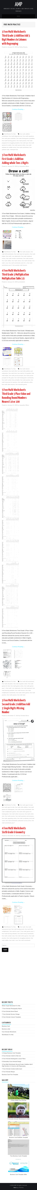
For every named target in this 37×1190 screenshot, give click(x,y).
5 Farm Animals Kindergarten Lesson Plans (13, 1058)
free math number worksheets (14, 258)
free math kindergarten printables (25, 138)
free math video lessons (8, 384)
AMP (18, 4)
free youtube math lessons (20, 265)
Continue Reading (18, 109)
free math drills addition (21, 807)
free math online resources (16, 814)
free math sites (21, 695)
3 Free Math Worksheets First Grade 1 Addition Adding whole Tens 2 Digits (15, 159)
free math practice (22, 140)
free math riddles (6, 260)
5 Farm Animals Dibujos (8, 1071)
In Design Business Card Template (11, 1053)
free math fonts (13, 373)
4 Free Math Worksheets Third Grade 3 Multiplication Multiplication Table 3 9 (15, 274)
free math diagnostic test (15, 136)
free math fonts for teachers (21, 254)
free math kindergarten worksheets (23, 377)
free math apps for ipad (26, 805)
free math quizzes (12, 695)
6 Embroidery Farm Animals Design (11, 1061)
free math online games (22, 692)
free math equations (28, 136)
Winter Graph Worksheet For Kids (11, 1005)
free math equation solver (20, 683)
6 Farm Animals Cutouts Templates (11, 1017)
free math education (7, 683)
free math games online (17, 686)
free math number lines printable (11, 380)
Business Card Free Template (10, 1074)
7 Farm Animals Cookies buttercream (12, 1069)
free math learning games (9, 140)
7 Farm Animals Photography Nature (12, 1008)
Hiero (15, 1187)
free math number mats (8, 936)
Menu (18, 16)
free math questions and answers (25, 816)
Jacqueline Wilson (24, 166)
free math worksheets (23, 147)
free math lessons (20, 690)
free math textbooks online (25, 382)
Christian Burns (25, 715)
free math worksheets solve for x (17, 263)
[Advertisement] (18, 977)
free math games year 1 (27, 931)
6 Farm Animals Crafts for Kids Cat (11, 1055)
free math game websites (9, 138)
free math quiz (24, 143)
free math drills (13, 371)
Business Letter (6, 1029)
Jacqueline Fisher (25, 835)
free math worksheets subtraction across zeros (18, 820)
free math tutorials (27, 260)
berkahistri (22, 282)
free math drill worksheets (27, 681)
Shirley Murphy (23, 47)
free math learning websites (9, 933)
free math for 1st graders (24, 373)
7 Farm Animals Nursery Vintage (11, 1014)
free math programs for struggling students (18, 938)
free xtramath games (21, 384)
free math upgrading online (9, 818)
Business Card (6, 1026)
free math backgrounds (17, 929)
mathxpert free (14, 149)
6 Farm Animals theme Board (10, 1011)
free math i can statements (13, 256)
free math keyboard (26, 688)
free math (22, 927)
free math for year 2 (15, 931)
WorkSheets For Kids (10, 134)
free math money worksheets (23, 809)
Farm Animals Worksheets (9, 1031)
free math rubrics (16, 260)
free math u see (13, 940)
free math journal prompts (16, 375)
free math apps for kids (8, 807)
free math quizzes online (18, 145)
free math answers (25, 251)
